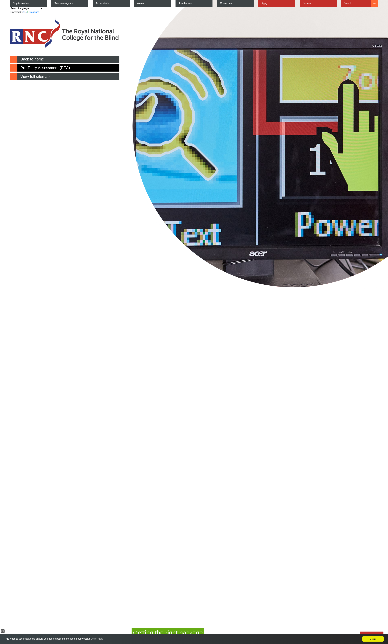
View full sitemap (35, 76)
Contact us (226, 3)
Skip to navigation (63, 3)
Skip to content (21, 3)
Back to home (32, 59)
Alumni (140, 3)
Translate (34, 12)
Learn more (97, 638)
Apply (264, 3)
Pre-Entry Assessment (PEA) (45, 68)
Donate (307, 3)
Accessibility (102, 3)
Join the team (186, 3)
